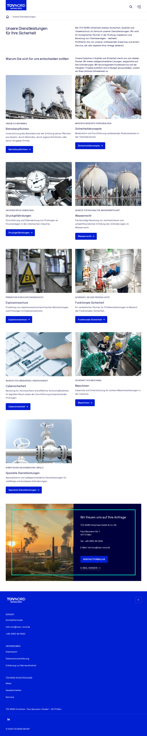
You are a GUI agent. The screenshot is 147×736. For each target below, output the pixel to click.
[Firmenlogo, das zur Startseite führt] (16, 5)
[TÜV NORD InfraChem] (7, 16)
